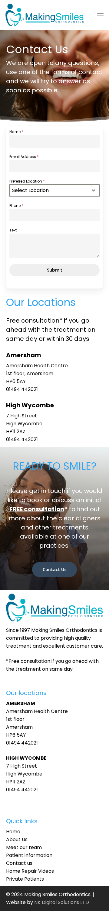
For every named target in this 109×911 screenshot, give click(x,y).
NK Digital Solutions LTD (61, 902)
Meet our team (24, 847)
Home (13, 831)
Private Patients (25, 878)
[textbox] (49, 190)
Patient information (29, 855)
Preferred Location (27, 181)
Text (13, 230)
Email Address (24, 156)
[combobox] (54, 190)
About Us (17, 839)
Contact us (19, 863)
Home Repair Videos (30, 871)
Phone (16, 205)
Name (16, 131)
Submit (54, 270)
